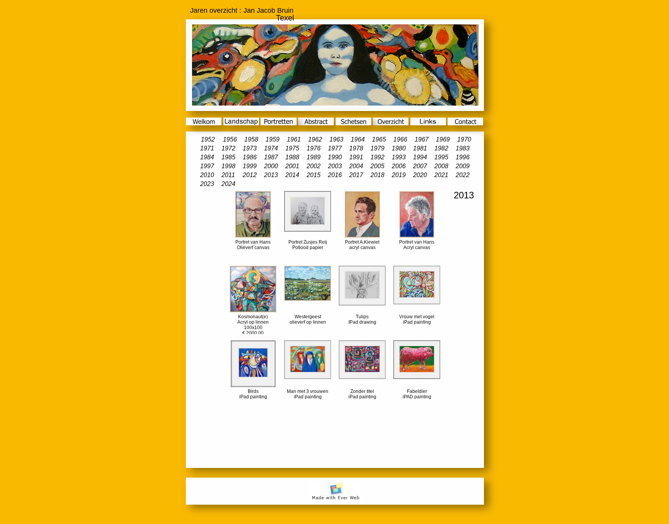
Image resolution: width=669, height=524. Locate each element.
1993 (399, 157)
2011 (228, 175)
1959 (273, 139)
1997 (207, 166)
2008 (441, 166)
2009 (463, 166)
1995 (441, 157)
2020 (420, 175)
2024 (228, 184)
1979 (377, 148)
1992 (377, 157)
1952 (208, 139)
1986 (250, 157)
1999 (250, 166)
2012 (250, 175)
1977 (335, 148)
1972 (228, 148)
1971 (207, 148)
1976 (314, 148)
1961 (294, 139)
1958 (251, 139)
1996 (463, 157)
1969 (443, 139)
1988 (292, 157)
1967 (422, 139)
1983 (463, 148)
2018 (377, 175)
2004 (356, 166)
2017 (356, 175)
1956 (230, 139)
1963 (336, 139)
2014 (292, 175)
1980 (399, 148)
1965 (379, 139)
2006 (399, 166)
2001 (292, 166)
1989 (314, 157)
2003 (335, 166)
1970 (464, 139)
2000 (271, 166)
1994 (420, 157)
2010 (207, 175)
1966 (400, 139)
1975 (292, 148)
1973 (250, 148)
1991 (356, 157)
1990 (335, 157)
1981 (420, 148)
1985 (228, 157)
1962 (315, 139)
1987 (271, 157)
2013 (271, 175)
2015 (314, 175)
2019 (399, 175)
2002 (314, 166)
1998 (228, 166)
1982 (441, 148)
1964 (358, 139)
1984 (207, 157)
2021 (441, 175)
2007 (420, 166)
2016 (335, 175)
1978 (356, 148)
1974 (271, 148)
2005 (377, 166)
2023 (207, 184)
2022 (463, 175)
